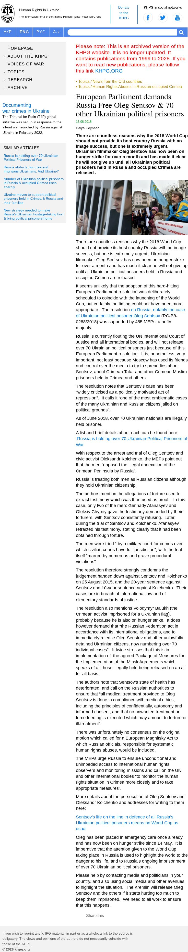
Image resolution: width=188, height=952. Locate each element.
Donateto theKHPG (123, 12)
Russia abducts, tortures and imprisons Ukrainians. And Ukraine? (31, 169)
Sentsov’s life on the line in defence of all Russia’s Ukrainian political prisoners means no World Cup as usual (127, 823)
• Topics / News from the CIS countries (109, 81)
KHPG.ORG (109, 71)
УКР (8, 32)
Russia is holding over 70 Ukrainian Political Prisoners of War (31, 157)
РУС (41, 32)
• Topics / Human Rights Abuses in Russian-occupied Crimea (129, 87)
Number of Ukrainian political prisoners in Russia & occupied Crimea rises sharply (34, 183)
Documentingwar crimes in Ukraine (25, 108)
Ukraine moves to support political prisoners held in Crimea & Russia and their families (33, 199)
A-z (56, 32)
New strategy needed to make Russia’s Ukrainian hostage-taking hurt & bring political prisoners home (33, 214)
